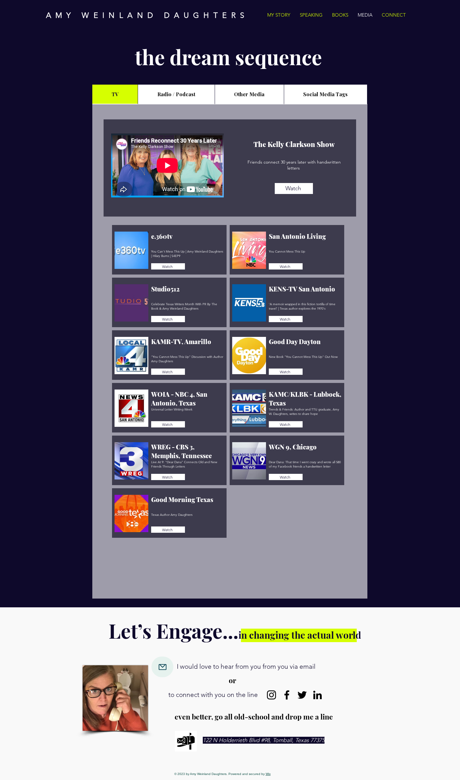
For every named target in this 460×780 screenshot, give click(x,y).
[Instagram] (271, 695)
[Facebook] (287, 695)
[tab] (115, 94)
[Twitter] (302, 695)
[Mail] (162, 667)
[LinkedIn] (317, 695)
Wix (268, 774)
